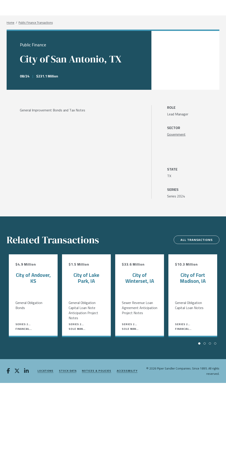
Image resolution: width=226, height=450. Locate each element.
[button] (199, 343)
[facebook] (8, 371)
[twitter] (17, 371)
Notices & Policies (96, 371)
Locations (45, 371)
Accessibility (127, 371)
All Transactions (197, 240)
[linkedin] (26, 371)
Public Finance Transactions (36, 22)
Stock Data (67, 371)
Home (10, 22)
